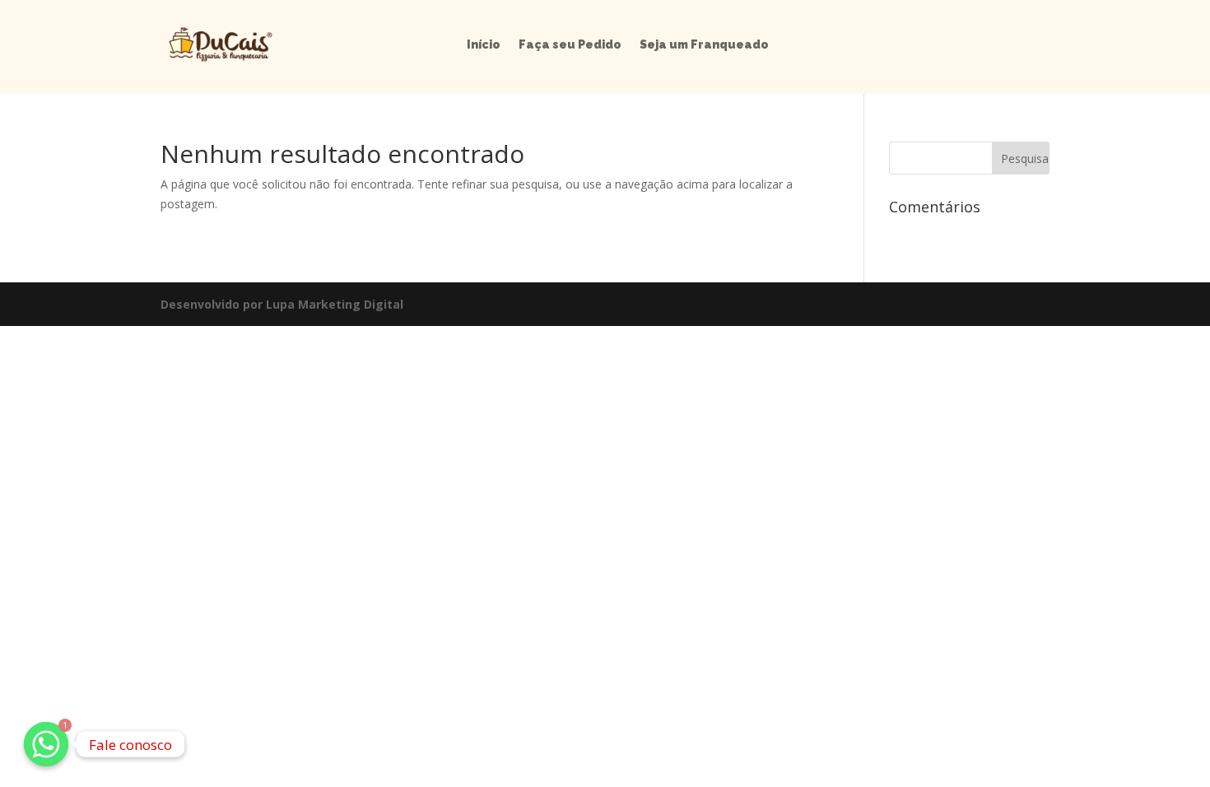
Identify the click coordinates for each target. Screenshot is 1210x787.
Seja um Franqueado (704, 44)
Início (483, 44)
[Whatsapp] (46, 744)
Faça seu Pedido (570, 44)
